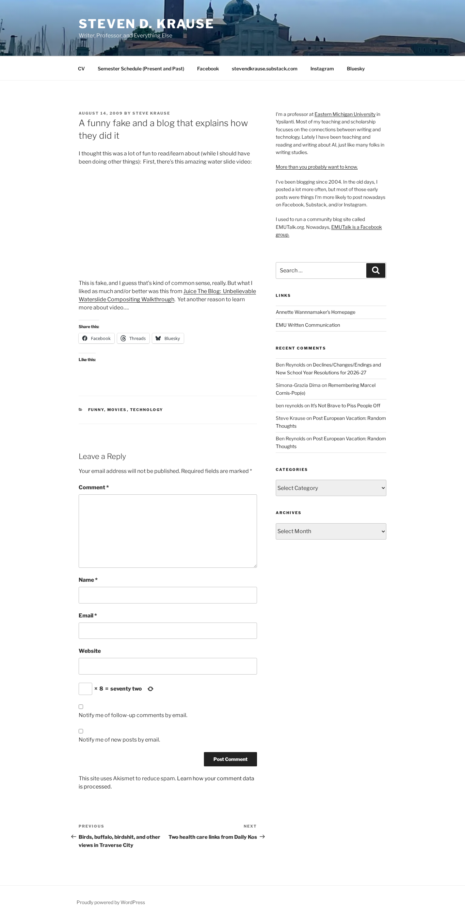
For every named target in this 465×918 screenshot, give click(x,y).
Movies (117, 409)
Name (88, 580)
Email (88, 615)
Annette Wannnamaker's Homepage (315, 312)
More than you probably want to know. (317, 167)
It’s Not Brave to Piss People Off (345, 405)
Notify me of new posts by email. (119, 739)
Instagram (322, 68)
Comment (94, 487)
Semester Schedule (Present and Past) (141, 68)
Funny (96, 409)
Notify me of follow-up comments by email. (133, 715)
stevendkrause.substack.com (265, 68)
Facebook (208, 68)
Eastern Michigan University (345, 114)
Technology (146, 409)
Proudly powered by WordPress (111, 902)
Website (90, 651)
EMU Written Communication (308, 325)
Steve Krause (151, 113)
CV (81, 68)
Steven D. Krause (146, 23)
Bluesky (356, 68)
